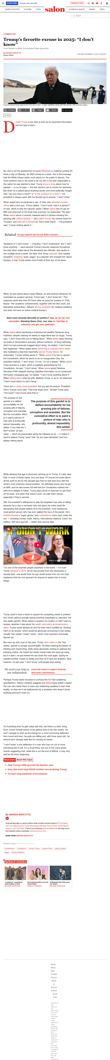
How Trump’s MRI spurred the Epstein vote (30, 765)
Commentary (9, 849)
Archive (54, 991)
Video (102, 9)
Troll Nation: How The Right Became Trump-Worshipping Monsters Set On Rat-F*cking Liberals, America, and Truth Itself (37, 826)
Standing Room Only (38, 831)
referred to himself (26, 222)
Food (38, 9)
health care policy (43, 624)
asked (52, 209)
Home (53, 964)
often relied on (51, 642)
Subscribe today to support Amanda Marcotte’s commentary (48, 671)
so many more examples (25, 387)
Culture (27, 9)
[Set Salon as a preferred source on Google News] (67, 110)
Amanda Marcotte (13, 53)
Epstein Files (47, 849)
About (53, 968)
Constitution (21, 849)
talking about (16, 378)
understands (45, 515)
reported (53, 254)
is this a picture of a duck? (47, 194)
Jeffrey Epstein (23, 219)
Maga (7, 852)
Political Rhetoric (17, 852)
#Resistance (47, 171)
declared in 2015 (18, 571)
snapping (18, 257)
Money (92, 9)
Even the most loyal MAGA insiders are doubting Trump (37, 769)
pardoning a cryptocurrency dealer (54, 349)
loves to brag (49, 184)
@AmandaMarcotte (50, 828)
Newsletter (77, 3)
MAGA (49, 683)
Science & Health (77, 9)
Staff (52, 971)
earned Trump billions (49, 352)
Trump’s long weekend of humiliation (27, 773)
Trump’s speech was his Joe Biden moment (37, 234)
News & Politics (12, 9)
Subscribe (12, 3)
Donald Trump (34, 849)
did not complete (42, 307)
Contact (54, 974)
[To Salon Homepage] (55, 9)
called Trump (44, 219)
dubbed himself (10, 515)
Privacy (54, 978)
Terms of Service (54, 984)
